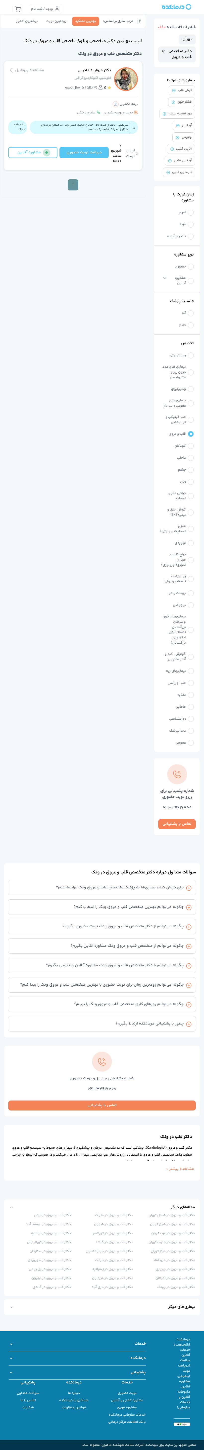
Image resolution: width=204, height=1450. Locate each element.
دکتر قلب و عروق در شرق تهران (172, 1224)
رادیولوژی (178, 389)
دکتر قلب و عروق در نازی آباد (112, 1287)
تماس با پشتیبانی (177, 824)
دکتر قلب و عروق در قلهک (114, 1215)
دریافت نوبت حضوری (84, 152)
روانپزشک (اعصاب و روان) (174, 579)
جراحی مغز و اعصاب (177, 496)
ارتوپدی (180, 543)
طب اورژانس (177, 683)
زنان (183, 482)
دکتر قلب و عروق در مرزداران (112, 1278)
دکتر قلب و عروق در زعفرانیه (112, 1269)
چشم (182, 470)
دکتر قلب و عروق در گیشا (114, 1242)
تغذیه (181, 695)
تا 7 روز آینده (176, 236)
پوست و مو (177, 593)
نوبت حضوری (127, 1393)
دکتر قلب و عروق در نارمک (114, 1260)
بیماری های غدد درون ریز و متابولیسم (174, 372)
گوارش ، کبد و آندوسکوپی (175, 657)
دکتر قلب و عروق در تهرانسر (113, 1233)
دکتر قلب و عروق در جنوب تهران (172, 1242)
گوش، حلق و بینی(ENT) (176, 512)
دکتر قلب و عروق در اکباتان (175, 1278)
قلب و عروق (177, 434)
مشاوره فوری (127, 1407)
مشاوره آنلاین (180, 281)
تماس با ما (28, 1400)
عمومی (180, 743)
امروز (182, 212)
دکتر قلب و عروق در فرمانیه (51, 1233)
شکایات (28, 1407)
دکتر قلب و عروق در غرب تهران (173, 1233)
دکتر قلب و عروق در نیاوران (51, 1278)
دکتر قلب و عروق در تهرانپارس (49, 1242)
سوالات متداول (28, 1393)
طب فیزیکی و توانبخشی (175, 420)
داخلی (181, 458)
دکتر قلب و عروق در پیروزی (175, 1269)
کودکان (180, 446)
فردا (183, 224)
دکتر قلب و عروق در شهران (113, 1224)
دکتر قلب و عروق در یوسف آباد (48, 1224)
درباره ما (74, 1393)
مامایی (180, 707)
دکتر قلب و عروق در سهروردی (49, 1260)
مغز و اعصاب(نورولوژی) (173, 529)
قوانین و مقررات (74, 1407)
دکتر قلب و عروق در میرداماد (174, 1260)
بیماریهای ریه (176, 671)
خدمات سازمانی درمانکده (127, 1415)
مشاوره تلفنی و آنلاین (127, 1400)
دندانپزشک (177, 731)
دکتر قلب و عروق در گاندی (52, 1287)
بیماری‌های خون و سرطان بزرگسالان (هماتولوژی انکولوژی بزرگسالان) (174, 630)
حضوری (180, 266)
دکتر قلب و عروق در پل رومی (50, 1269)
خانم (182, 325)
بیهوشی (179, 605)
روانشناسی (177, 719)
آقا (184, 313)
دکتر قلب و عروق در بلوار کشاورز (109, 1251)
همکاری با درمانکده (73, 1400)
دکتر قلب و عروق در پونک (176, 1287)
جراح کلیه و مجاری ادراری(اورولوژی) (173, 560)
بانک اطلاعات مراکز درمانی (127, 1422)
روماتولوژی (177, 355)
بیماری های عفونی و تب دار (174, 403)
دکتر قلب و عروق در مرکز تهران (173, 1251)
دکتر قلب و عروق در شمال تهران (172, 1215)
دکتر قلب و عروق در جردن (52, 1215)
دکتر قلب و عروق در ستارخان (50, 1251)
